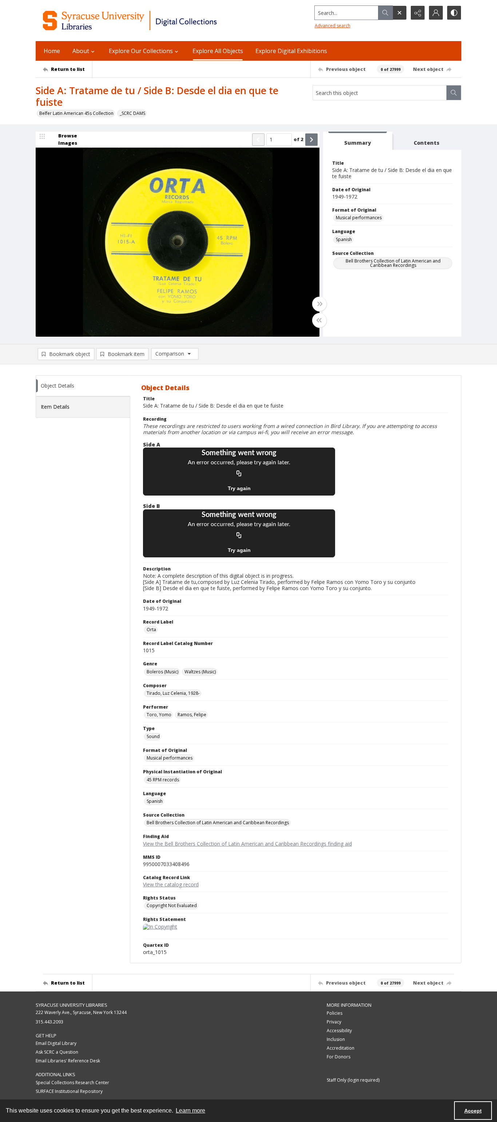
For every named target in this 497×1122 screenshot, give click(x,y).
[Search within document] (453, 92)
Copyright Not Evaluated (172, 905)
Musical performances (359, 218)
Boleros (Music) (162, 672)
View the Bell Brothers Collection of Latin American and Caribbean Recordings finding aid (247, 843)
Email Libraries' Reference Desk (68, 1061)
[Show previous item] (258, 139)
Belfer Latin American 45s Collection (76, 113)
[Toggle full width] (319, 304)
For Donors (338, 1057)
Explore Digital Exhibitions (291, 51)
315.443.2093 (49, 1022)
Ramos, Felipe (192, 715)
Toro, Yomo (159, 715)
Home (52, 51)
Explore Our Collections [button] (141, 51)
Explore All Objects (217, 51)
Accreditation (340, 1048)
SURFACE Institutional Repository (69, 1091)
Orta (151, 629)
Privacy (334, 1022)
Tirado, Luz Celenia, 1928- (173, 693)
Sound (153, 736)
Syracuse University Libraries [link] (71, 1005)
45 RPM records (163, 780)
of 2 (298, 139)
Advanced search (332, 26)
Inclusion (336, 1039)
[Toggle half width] (319, 320)
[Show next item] (311, 139)
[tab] (357, 141)
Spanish (344, 239)
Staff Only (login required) (353, 1080)
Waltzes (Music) (200, 672)
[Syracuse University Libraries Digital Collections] (151, 20)
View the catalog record (171, 884)
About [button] (80, 51)
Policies (334, 1013)
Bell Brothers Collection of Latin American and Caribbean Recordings (393, 263)
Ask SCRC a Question (57, 1052)
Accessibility (339, 1030)
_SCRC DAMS (132, 113)
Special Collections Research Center (72, 1082)
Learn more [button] (190, 1110)
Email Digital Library (56, 1043)
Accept (473, 1111)
